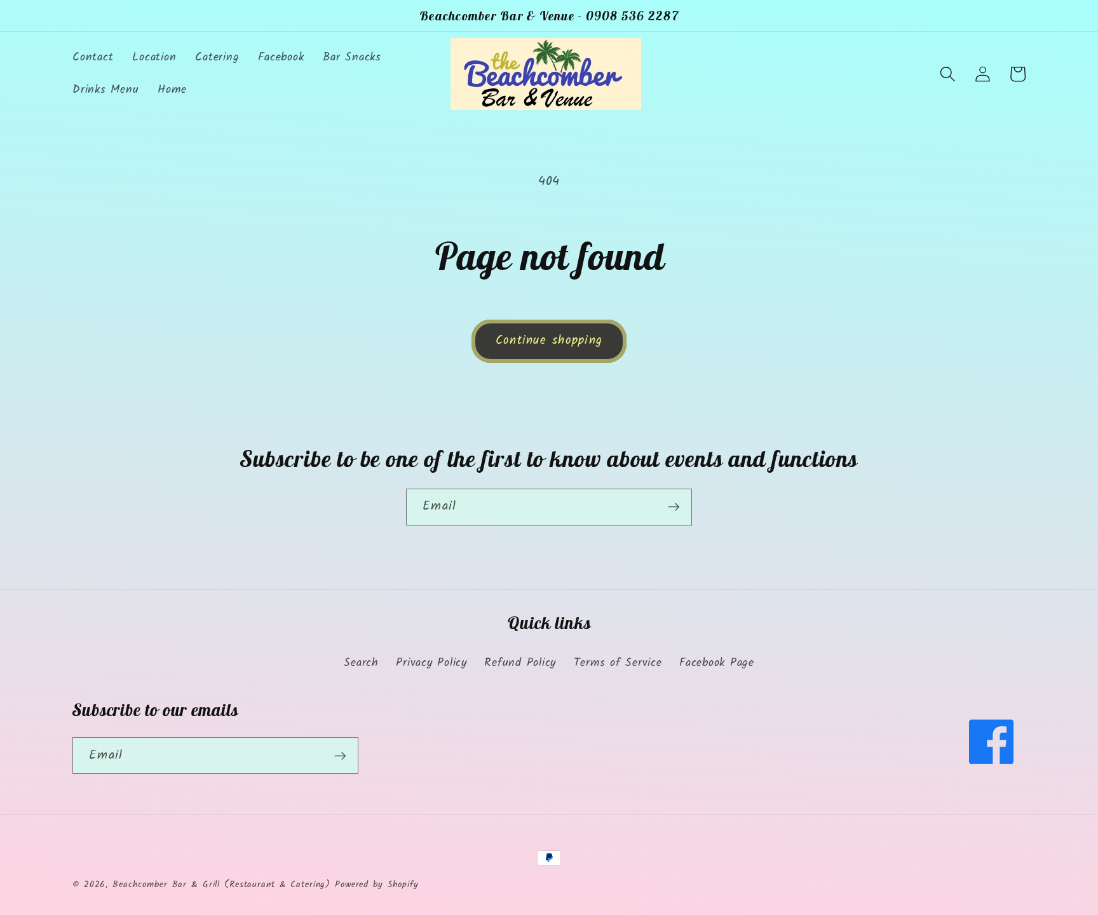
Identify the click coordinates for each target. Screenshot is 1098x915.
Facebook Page (716, 663)
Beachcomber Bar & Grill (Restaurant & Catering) (221, 884)
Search (361, 663)
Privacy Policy (431, 663)
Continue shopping (549, 340)
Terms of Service (618, 663)
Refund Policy (520, 663)
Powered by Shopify (377, 884)
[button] (947, 74)
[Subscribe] (673, 507)
